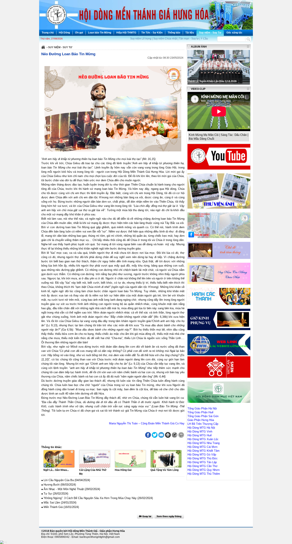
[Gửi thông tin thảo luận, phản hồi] (174, 435)
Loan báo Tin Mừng (99, 32)
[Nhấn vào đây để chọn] (169, 516)
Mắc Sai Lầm (52, 502)
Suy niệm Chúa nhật (165, 38)
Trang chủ (48, 32)
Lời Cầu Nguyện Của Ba (59, 480)
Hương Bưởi (52, 484)
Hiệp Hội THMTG (126, 32)
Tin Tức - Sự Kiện (151, 32)
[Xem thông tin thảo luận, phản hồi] (181, 435)
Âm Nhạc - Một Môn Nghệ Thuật (64, 489)
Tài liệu (189, 32)
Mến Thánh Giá (53, 507)
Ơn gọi (79, 32)
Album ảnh (199, 46)
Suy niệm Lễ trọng (140, 38)
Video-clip (198, 88)
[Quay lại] (145, 516)
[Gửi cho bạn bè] (161, 435)
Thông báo (174, 32)
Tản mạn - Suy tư (189, 38)
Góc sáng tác (234, 32)
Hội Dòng (64, 32)
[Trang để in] (168, 436)
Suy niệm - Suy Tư (210, 32)
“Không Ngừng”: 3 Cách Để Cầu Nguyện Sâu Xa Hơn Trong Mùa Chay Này (90, 498)
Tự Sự (48, 493)
